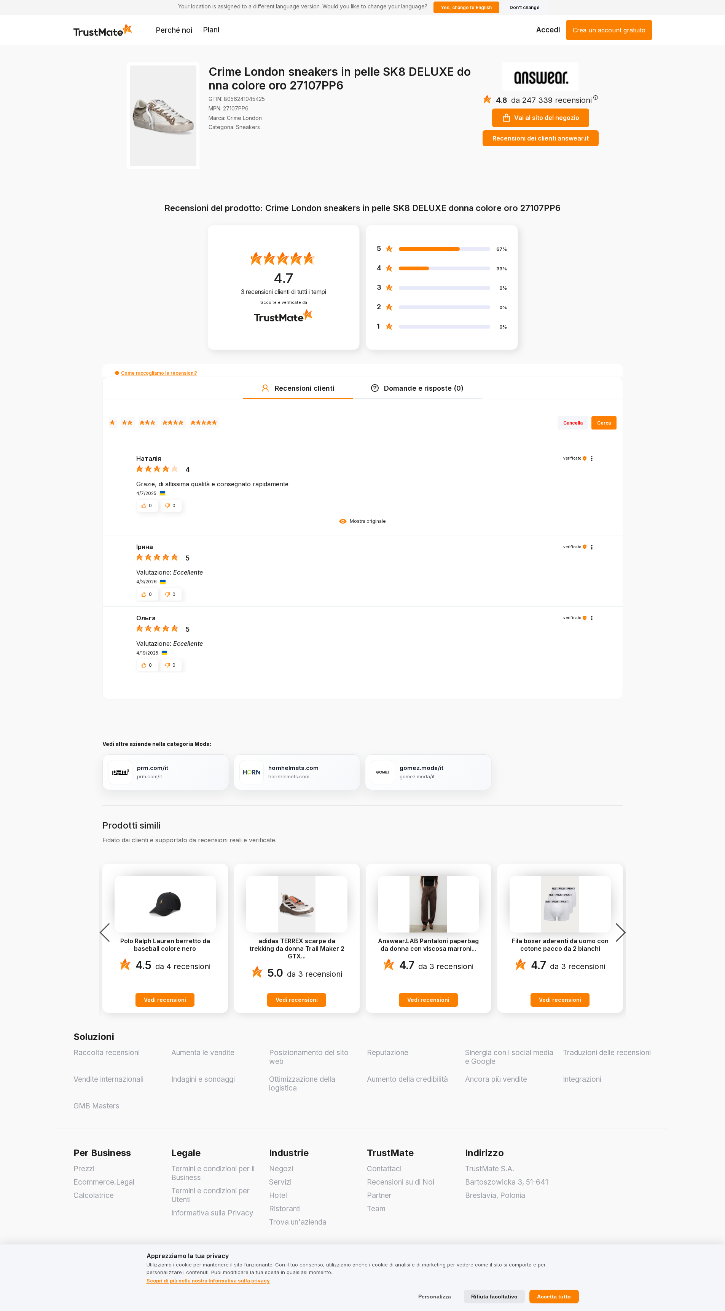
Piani (211, 30)
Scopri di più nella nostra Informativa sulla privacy (208, 1280)
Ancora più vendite (496, 1079)
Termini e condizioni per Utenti (210, 1195)
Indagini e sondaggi (203, 1079)
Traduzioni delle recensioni (607, 1052)
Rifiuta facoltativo (494, 1296)
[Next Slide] (618, 932)
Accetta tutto (554, 1296)
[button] (554, 100)
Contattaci (384, 1168)
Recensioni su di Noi (400, 1182)
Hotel (278, 1195)
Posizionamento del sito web (309, 1057)
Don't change (525, 7)
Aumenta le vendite (202, 1052)
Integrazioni (582, 1079)
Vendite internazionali (108, 1079)
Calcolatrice (93, 1195)
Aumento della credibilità (407, 1079)
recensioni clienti (283, 291)
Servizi (280, 1182)
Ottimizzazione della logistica (302, 1083)
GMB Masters (96, 1106)
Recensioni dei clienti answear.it (540, 138)
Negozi (281, 1168)
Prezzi (83, 1168)
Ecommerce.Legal (103, 1182)
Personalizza (434, 1296)
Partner (379, 1195)
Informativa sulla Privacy (212, 1213)
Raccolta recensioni (106, 1052)
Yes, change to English (466, 7)
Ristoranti (285, 1208)
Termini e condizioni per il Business (213, 1173)
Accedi (548, 30)
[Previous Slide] (107, 932)
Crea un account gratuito (609, 30)
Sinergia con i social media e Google (509, 1057)
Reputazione (387, 1052)
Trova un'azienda (298, 1222)
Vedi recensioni (165, 999)
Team (376, 1208)
